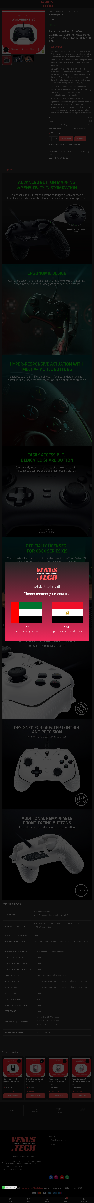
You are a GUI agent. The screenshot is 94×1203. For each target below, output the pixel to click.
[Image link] (26, 612)
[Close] (91, 555)
